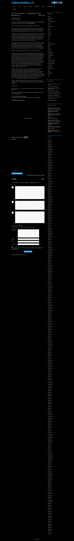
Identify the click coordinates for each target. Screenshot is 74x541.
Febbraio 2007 (50, 490)
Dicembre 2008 (50, 455)
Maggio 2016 (50, 316)
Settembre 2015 (50, 329)
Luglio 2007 (49, 482)
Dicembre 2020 (50, 231)
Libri (48, 40)
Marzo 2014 (49, 358)
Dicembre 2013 (50, 363)
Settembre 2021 (50, 218)
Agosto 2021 (50, 220)
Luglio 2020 (49, 239)
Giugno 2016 (50, 315)
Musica (49, 47)
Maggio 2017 (50, 297)
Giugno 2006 (50, 495)
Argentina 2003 (50, 18)
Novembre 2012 (50, 384)
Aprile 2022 (49, 212)
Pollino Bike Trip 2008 (51, 60)
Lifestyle (43, 6)
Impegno (14, 9)
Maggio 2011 (50, 408)
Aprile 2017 (49, 299)
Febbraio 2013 (50, 379)
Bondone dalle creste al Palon (52, 100)
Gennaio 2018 (50, 284)
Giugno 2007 (50, 484)
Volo (48, 76)
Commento (14, 229)
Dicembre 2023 (50, 181)
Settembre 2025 (50, 154)
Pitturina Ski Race (32, 23)
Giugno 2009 (50, 445)
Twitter (54, 3)
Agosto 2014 (50, 350)
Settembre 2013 (50, 368)
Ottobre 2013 (50, 366)
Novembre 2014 (50, 345)
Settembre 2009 (50, 440)
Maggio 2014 (50, 355)
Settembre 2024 (50, 168)
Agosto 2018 (50, 273)
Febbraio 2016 (50, 321)
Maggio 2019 (50, 260)
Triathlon (49, 71)
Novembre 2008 (50, 456)
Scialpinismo (18, 173)
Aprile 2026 (49, 144)
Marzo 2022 (49, 213)
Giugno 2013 (50, 373)
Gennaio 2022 (50, 215)
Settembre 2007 (50, 479)
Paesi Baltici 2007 (50, 53)
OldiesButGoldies (51, 6)
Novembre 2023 (50, 183)
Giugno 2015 (50, 334)
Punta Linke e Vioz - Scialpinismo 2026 (53, 93)
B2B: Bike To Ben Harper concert (53, 90)
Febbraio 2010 (50, 432)
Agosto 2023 (50, 188)
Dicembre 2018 (50, 268)
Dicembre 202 (50, 532)
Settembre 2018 (50, 271)
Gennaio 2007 (50, 492)
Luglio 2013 (49, 371)
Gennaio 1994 (50, 524)
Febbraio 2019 (50, 265)
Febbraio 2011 (50, 413)
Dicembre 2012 (50, 382)
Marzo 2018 (49, 281)
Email (13, 241)
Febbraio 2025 (50, 160)
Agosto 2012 (50, 389)
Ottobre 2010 (50, 419)
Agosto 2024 (50, 170)
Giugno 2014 (50, 353)
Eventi (19, 6)
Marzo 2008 (49, 469)
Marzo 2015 (49, 339)
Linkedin (57, 3)
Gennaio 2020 (50, 247)
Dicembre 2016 (50, 305)
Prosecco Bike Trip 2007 (51, 61)
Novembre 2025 (50, 151)
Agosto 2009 (50, 442)
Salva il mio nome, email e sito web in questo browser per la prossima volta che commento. (27, 248)
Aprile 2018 (49, 279)
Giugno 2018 (50, 276)
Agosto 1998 (50, 521)
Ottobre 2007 (50, 477)
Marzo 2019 (49, 263)
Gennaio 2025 (50, 162)
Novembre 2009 (50, 437)
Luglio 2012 (49, 390)
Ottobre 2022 (50, 202)
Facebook (52, 3)
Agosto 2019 (50, 255)
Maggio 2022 (50, 210)
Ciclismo (49, 23)
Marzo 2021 (49, 226)
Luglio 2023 (49, 189)
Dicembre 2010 (50, 416)
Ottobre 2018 (50, 270)
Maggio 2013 (50, 374)
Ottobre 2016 (50, 308)
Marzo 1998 (49, 522)
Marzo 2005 (49, 509)
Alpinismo (49, 16)
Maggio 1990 (50, 529)
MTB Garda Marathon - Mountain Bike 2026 (54, 92)
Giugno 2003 (50, 519)
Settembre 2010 (50, 421)
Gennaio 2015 (50, 342)
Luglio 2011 (49, 405)
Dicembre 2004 (50, 511)
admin (14, 15)
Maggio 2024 (50, 175)
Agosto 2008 (50, 461)
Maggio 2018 (50, 278)
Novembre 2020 (50, 233)
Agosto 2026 (50, 139)
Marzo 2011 (49, 411)
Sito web (13, 244)
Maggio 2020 (50, 242)
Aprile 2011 (49, 410)
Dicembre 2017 (50, 286)
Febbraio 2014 (50, 360)
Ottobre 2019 (50, 252)
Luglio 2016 (49, 313)
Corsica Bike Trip (50, 26)
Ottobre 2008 (50, 458)
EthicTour (49, 29)
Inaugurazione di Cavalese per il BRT (53, 95)
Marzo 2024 (49, 178)
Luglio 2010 (49, 424)
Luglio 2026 (49, 141)
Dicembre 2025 (50, 149)
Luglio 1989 (49, 530)
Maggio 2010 (50, 427)
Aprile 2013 (49, 376)
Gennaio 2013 (50, 381)
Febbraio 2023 (50, 196)
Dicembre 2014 (50, 344)
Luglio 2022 (49, 207)
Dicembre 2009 (50, 435)
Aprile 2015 (49, 337)
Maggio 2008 (50, 466)
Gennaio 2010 (50, 434)
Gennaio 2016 (50, 323)
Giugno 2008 (50, 464)
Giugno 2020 (50, 241)
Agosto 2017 (50, 292)
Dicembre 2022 (50, 199)
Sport (14, 6)
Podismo (49, 58)
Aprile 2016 (49, 318)
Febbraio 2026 (50, 146)
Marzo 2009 (49, 450)
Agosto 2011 (50, 403)
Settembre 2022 (50, 204)
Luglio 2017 (49, 294)
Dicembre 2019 (50, 249)
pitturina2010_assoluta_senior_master (18, 100)
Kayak (49, 37)
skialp (34, 175)
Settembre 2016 (50, 310)
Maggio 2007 (50, 485)
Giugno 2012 (50, 392)
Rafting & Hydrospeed (51, 63)
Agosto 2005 (50, 503)
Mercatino (37, 6)
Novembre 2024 (50, 165)
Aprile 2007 (49, 487)
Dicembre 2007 (50, 474)
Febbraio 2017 (50, 302)
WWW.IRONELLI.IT (23, 2)
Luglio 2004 (49, 514)
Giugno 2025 (50, 157)
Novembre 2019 (50, 250)
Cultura (30, 6)
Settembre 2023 (50, 186)
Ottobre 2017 (50, 289)
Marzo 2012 (49, 397)
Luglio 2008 (49, 463)
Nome (13, 239)
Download (25, 137)
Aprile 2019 (49, 262)
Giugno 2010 (50, 426)
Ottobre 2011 (50, 400)
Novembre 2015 (50, 326)
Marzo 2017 (49, 300)
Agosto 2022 (50, 205)
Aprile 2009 (49, 448)
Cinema (49, 24)
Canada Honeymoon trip (51, 21)
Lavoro (49, 39)
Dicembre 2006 (50, 493)
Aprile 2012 (49, 395)
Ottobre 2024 (50, 167)
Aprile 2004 (49, 516)
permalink (42, 175)
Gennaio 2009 (50, 453)
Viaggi (24, 6)
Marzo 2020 (49, 244)
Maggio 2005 (50, 508)
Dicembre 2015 (50, 324)
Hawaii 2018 (50, 34)
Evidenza (49, 32)
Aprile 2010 (49, 429)
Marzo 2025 (49, 159)
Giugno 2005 (50, 506)
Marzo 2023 (49, 194)
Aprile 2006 (49, 498)
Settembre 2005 (50, 501)
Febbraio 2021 (50, 228)
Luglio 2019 (49, 257)
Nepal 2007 (49, 50)
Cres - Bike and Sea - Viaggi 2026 (53, 86)
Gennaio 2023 (50, 197)
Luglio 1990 (49, 527)
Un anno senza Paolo (51, 98)
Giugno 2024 (50, 173)
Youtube (59, 3)
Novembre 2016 (50, 307)
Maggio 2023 (50, 191)
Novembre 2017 (50, 287)
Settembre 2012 (50, 387)
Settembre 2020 (50, 236)
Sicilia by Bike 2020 (51, 68)
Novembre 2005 (50, 500)
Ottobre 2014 (50, 347)
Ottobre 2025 (50, 152)
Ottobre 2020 (50, 234)
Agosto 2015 (50, 331)
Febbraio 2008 (50, 471)
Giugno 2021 (50, 223)
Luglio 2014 (49, 352)
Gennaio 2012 (50, 398)
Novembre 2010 (50, 418)
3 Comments (42, 15)
